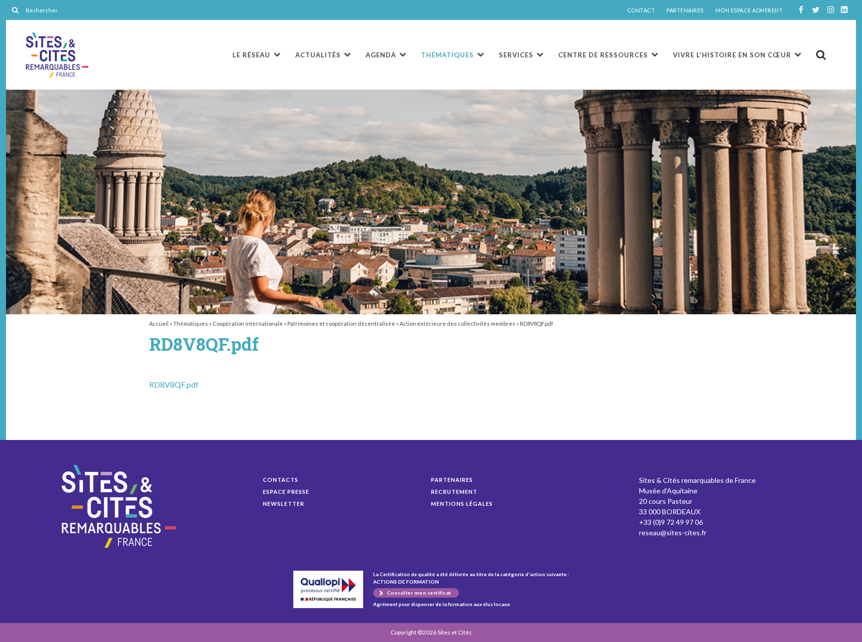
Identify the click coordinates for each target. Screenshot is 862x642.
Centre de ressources (603, 55)
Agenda (381, 55)
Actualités (318, 55)
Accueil (159, 323)
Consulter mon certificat (419, 593)
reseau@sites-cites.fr (672, 532)
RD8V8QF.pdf (57, 55)
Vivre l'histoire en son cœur (732, 55)
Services (516, 55)
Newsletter (283, 503)
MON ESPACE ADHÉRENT (749, 10)
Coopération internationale (248, 323)
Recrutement (454, 491)
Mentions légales (462, 503)
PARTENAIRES (685, 10)
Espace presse (286, 491)
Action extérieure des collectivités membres (457, 323)
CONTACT (641, 10)
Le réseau (251, 55)
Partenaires (452, 479)
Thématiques (447, 55)
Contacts (280, 479)
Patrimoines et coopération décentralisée (341, 323)
